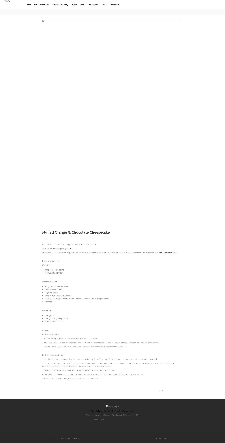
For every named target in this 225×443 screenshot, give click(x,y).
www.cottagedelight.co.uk (62, 249)
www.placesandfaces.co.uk (85, 245)
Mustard (163, 438)
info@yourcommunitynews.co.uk (119, 419)
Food (45, 239)
